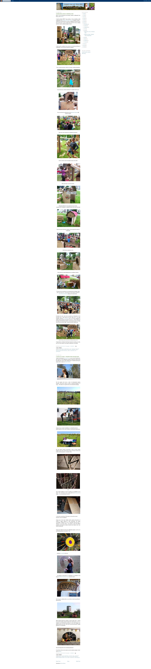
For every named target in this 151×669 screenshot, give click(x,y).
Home (68, 661)
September (86, 27)
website (60, 651)
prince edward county (60, 657)
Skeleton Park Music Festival (64, 576)
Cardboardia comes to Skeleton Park (64, 13)
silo (66, 657)
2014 (84, 21)
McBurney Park (75, 349)
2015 (84, 19)
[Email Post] (76, 346)
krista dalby (58, 349)
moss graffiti (62, 553)
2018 (84, 15)
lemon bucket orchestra (66, 349)
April (85, 37)
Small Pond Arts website (86, 52)
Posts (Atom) (63, 663)
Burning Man (77, 492)
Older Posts (78, 661)
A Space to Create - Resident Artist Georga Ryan (67, 356)
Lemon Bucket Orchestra (63, 293)
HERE (62, 16)
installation (69, 656)
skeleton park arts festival (61, 350)
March (85, 38)
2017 (84, 16)
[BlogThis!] (57, 347)
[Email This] (56, 347)
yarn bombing (77, 657)
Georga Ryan (67, 358)
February (85, 40)
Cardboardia (58, 656)
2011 (84, 45)
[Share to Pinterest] (61, 347)
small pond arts (71, 350)
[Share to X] (58, 347)
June (85, 30)
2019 (84, 13)
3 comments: (72, 346)
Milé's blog (84, 53)
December (86, 24)
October (85, 25)
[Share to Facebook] (60, 347)
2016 (84, 18)
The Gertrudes (66, 318)
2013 (84, 22)
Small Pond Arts (67, 361)
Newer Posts (58, 661)
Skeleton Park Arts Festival (67, 20)
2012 (84, 43)
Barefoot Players (74, 112)
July (85, 28)
